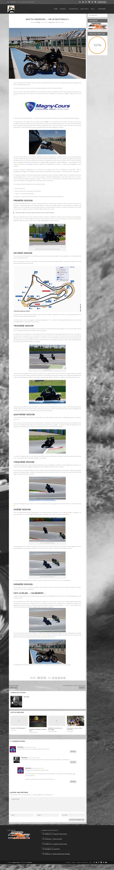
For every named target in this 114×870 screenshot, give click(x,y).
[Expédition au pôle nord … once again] (56, 721)
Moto (53, 22)
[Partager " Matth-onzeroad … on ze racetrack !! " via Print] (44, 677)
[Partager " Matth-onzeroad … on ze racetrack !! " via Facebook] (38, 677)
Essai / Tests (84, 9)
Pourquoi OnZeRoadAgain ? (18, 728)
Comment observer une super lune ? (37, 730)
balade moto (73, 9)
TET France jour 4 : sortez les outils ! (52, 839)
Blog (92, 9)
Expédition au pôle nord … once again (55, 728)
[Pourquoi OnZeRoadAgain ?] (19, 721)
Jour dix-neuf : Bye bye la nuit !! (25, 2)
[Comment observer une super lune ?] (38, 721)
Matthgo (38, 22)
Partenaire (101, 9)
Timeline (79, 862)
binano (46, 121)
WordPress (30, 862)
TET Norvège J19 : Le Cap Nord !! (51, 849)
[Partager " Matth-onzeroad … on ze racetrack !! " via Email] (41, 677)
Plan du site (85, 862)
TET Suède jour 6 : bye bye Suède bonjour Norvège (56, 854)
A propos (68, 862)
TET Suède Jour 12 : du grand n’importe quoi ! (54, 834)
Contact (73, 862)
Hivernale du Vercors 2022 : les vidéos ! (75, 728)
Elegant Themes (16, 862)
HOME (55, 9)
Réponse (73, 751)
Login (90, 862)
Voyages (62, 9)
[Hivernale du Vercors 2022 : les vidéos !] (75, 721)
